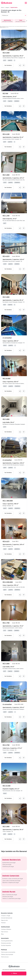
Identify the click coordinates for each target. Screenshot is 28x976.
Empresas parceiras (6, 943)
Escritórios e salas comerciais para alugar (12, 878)
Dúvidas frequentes (6, 945)
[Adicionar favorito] (23, 65)
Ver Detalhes (8, 65)
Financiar (3, 922)
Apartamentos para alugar (8, 862)
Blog (2, 934)
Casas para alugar (6, 864)
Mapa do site (4, 920)
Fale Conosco (4, 931)
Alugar (8, 915)
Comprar (3, 915)
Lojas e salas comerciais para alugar (11, 880)
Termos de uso (5, 957)
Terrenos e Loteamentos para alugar (11, 898)
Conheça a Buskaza (6, 929)
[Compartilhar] (20, 65)
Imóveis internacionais (6, 918)
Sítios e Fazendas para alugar (9, 894)
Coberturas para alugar (8, 866)
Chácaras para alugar (7, 896)
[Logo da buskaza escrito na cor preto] (14, 967)
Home (2, 7)
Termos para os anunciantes (8, 952)
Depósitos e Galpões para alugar (10, 882)
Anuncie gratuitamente (7, 940)
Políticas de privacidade (7, 954)
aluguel (7, 7)
